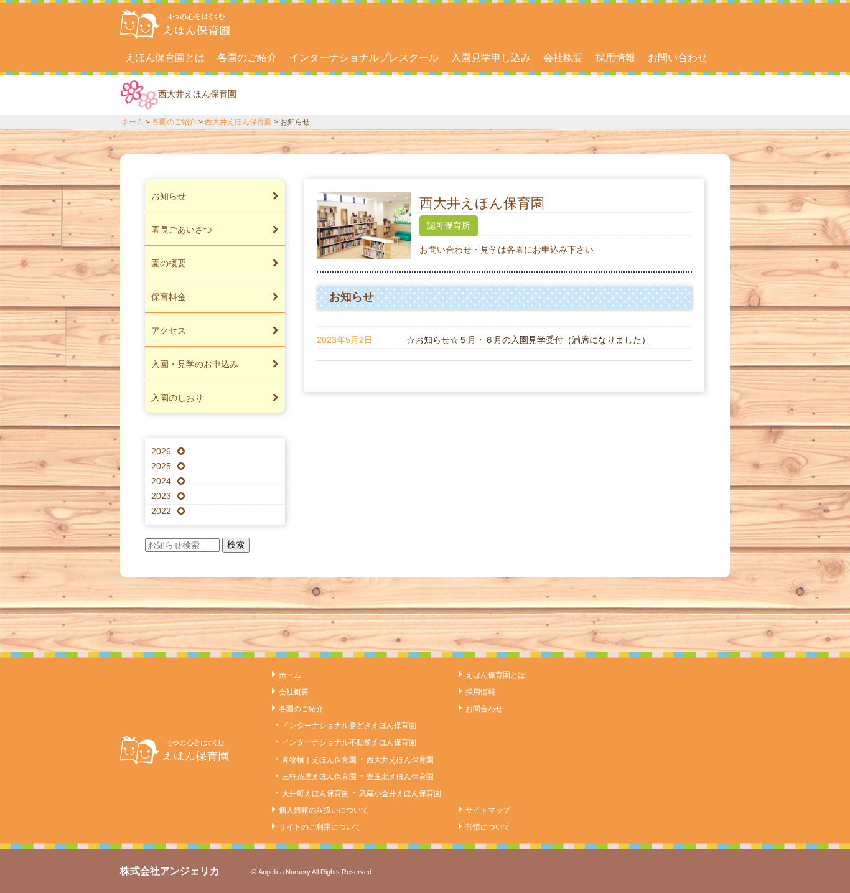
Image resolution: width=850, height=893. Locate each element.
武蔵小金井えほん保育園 (400, 793)
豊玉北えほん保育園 (400, 776)
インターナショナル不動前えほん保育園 (349, 742)
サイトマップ (487, 810)
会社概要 (563, 57)
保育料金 (168, 297)
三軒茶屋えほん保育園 (319, 776)
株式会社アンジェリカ (170, 871)
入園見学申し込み (491, 57)
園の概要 (168, 263)
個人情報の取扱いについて (323, 810)
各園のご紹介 (247, 57)
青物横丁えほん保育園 (319, 759)
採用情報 (615, 57)
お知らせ (168, 196)
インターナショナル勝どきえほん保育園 (349, 725)
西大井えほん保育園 (238, 122)
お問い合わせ (678, 57)
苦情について (487, 827)
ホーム (132, 122)
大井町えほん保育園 (315, 793)
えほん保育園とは (165, 57)
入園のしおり (177, 398)
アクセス (168, 330)
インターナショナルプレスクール (364, 57)
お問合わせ (484, 708)
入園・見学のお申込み (194, 364)
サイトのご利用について (320, 827)
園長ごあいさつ (181, 230)
